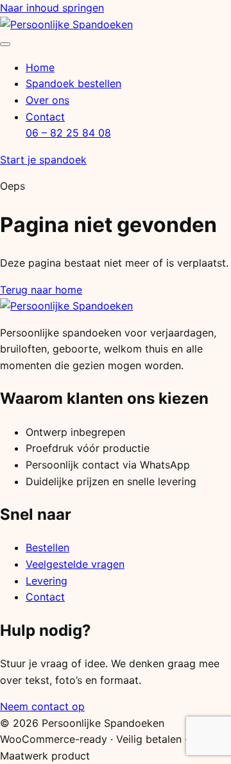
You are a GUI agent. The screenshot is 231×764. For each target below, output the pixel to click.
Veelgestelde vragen (75, 564)
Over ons (47, 100)
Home (40, 67)
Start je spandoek (43, 159)
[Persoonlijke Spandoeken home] (66, 24)
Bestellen (47, 547)
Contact (45, 116)
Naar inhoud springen (52, 7)
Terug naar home (41, 289)
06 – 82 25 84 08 (68, 132)
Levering (46, 580)
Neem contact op (42, 706)
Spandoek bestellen (73, 83)
